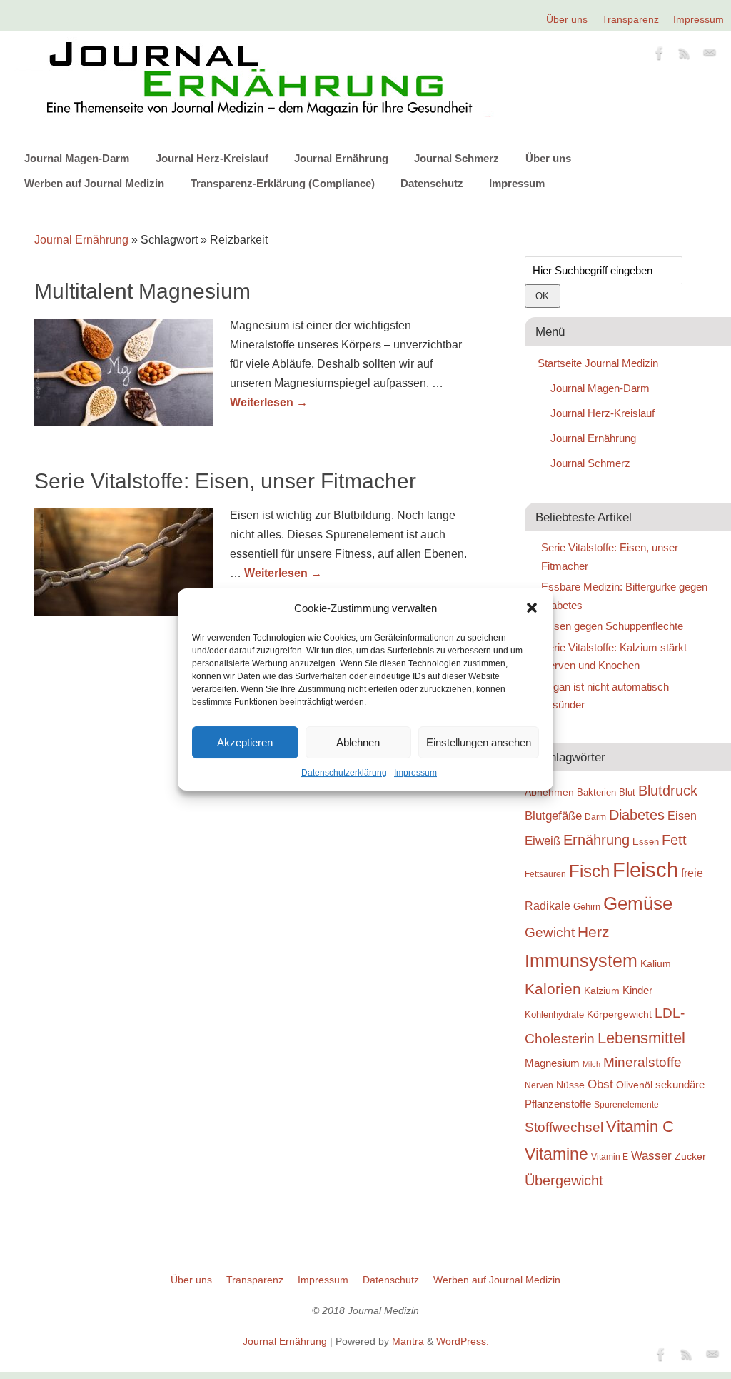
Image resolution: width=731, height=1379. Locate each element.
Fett (674, 840)
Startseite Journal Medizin (598, 363)
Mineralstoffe (642, 1062)
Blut (627, 792)
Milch (591, 1064)
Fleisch (645, 869)
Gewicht (550, 932)
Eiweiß (542, 840)
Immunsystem (581, 961)
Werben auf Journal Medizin (94, 183)
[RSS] (684, 55)
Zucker (690, 1156)
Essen (645, 841)
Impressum (415, 773)
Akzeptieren (245, 742)
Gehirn (586, 906)
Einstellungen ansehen (478, 742)
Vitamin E (609, 1156)
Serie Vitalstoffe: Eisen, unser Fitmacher (225, 481)
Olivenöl (634, 1084)
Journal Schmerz (456, 158)
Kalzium (602, 990)
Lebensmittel (641, 1038)
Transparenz (630, 19)
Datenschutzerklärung (344, 773)
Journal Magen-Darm (76, 158)
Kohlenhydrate (554, 1014)
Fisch (589, 871)
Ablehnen (358, 742)
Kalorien (553, 989)
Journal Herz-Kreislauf (212, 158)
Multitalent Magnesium (142, 291)
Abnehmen (549, 792)
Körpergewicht (619, 1014)
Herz (594, 932)
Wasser (651, 1155)
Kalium (655, 963)
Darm (595, 816)
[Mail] (709, 55)
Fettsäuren (545, 873)
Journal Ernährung (341, 158)
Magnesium (552, 1063)
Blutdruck (667, 790)
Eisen (682, 815)
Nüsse (570, 1084)
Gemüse (637, 903)
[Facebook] (659, 55)
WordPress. (462, 1341)
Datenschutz (431, 183)
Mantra (408, 1341)
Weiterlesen (269, 402)
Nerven (539, 1085)
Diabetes (637, 815)
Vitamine (556, 1154)
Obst (600, 1084)
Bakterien (596, 792)
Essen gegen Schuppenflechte (612, 626)
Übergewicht (564, 1180)
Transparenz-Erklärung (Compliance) (283, 183)
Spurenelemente (626, 1104)
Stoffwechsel (564, 1127)
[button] (532, 608)
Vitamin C (640, 1126)
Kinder (637, 990)
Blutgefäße (553, 815)
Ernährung (596, 840)
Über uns (567, 19)
